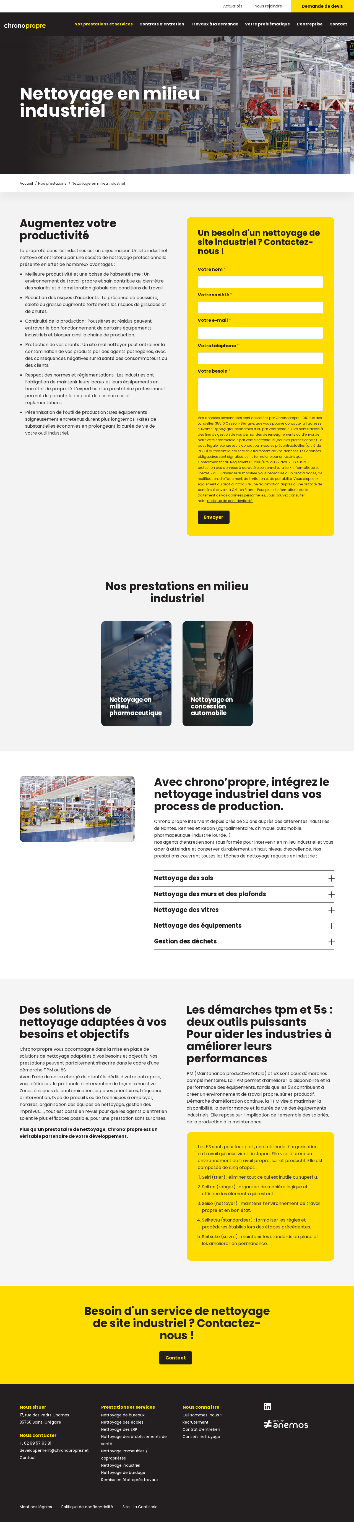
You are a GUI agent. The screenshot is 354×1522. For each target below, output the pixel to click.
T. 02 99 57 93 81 (35, 1443)
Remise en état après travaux (129, 1479)
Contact (338, 24)
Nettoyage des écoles (122, 1422)
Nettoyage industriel (120, 1465)
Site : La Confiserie (140, 1507)
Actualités (233, 6)
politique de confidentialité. (230, 500)
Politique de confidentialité (87, 1507)
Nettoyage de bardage (123, 1472)
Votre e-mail (214, 320)
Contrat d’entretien (201, 1429)
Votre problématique (267, 24)
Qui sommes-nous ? (202, 1415)
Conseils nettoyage (201, 1436)
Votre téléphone (218, 345)
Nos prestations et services (103, 24)
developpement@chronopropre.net (54, 1450)
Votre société (215, 294)
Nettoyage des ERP (119, 1429)
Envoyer (213, 517)
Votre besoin (214, 371)
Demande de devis (322, 6)
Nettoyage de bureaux (123, 1415)
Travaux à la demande (214, 24)
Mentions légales (36, 1507)
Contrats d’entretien (161, 24)
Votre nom (212, 269)
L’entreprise (310, 24)
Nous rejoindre (268, 6)
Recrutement (196, 1422)
